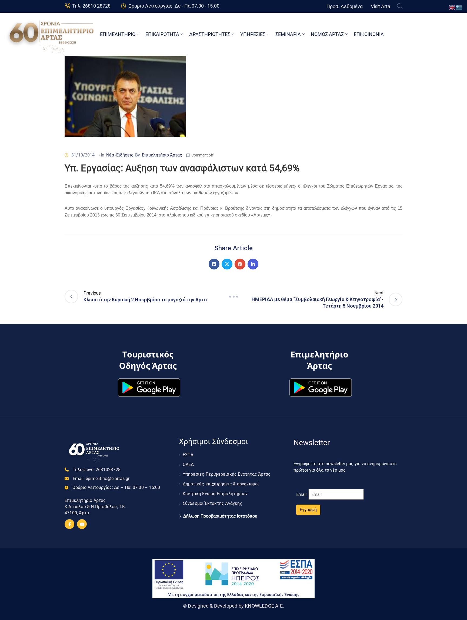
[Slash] (233, 296)
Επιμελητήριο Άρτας (162, 155)
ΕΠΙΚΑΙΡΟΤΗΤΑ (162, 34)
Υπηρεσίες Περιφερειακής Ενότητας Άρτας (227, 474)
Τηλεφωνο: (97, 469)
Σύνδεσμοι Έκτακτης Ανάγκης (212, 503)
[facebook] (69, 524)
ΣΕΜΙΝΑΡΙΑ (288, 34)
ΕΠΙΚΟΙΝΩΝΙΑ (369, 34)
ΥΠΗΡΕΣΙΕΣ (252, 34)
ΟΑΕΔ (188, 464)
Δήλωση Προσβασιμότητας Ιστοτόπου (220, 516)
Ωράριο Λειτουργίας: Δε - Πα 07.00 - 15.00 (173, 6)
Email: (101, 478)
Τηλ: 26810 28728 (91, 6)
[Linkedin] (253, 264)
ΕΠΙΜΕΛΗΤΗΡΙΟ (117, 34)
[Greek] (459, 7)
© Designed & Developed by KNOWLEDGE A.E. (233, 606)
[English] (452, 7)
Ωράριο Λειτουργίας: (116, 487)
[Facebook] (214, 264)
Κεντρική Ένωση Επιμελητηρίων (215, 493)
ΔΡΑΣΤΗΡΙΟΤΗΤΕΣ (209, 34)
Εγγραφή (308, 509)
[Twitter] (227, 264)
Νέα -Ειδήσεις (120, 155)
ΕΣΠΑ (188, 454)
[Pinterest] (240, 264)
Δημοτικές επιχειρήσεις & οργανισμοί (221, 483)
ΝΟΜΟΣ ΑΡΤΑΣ (327, 34)
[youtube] (82, 524)
